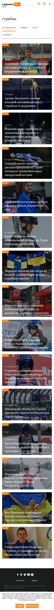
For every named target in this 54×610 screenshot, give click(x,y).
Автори (35, 580)
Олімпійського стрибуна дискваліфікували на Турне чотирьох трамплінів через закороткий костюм (24, 169)
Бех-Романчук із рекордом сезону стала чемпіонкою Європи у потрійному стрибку (25, 516)
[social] (18, 574)
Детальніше (32, 606)
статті (35, 28)
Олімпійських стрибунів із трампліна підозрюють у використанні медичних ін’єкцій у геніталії (23, 135)
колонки (7, 35)
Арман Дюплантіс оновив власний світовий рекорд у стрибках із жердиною (23, 102)
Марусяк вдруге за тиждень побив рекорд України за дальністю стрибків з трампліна (27, 309)
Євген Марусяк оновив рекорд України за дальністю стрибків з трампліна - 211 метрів (27, 447)
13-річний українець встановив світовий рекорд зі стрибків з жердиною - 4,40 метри (26, 68)
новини (24, 28)
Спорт (5, 45)
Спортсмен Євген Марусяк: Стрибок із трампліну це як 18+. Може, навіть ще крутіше (26, 551)
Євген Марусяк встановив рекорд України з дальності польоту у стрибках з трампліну (27, 344)
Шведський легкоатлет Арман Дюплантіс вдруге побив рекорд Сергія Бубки (27, 413)
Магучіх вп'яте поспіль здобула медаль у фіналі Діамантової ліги (26, 206)
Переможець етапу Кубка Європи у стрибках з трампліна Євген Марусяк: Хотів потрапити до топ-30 (26, 480)
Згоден (20, 606)
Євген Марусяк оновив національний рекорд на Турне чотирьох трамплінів (26, 240)
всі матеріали (9, 28)
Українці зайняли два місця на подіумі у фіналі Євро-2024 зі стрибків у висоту (26, 275)
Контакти (20, 580)
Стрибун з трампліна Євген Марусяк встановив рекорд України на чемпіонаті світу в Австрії (25, 376)
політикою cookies (27, 600)
